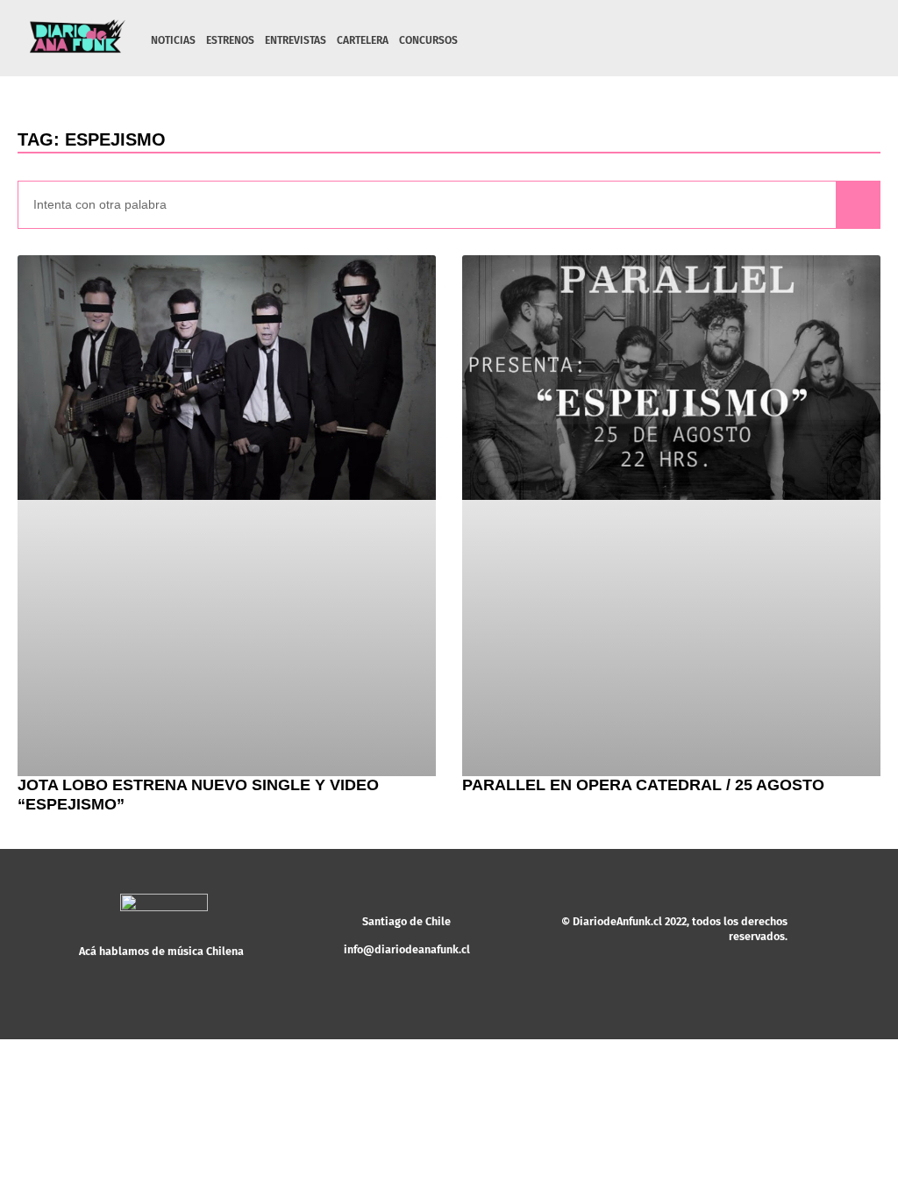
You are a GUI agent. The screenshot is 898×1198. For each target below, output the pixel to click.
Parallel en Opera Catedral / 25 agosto (643, 785)
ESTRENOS (230, 40)
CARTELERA (362, 40)
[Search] (858, 205)
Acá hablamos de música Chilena (161, 951)
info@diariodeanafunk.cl (407, 949)
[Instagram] (763, 40)
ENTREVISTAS (295, 40)
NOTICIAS (173, 40)
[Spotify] (818, 40)
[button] (861, 42)
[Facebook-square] (791, 40)
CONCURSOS (428, 40)
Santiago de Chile (406, 921)
